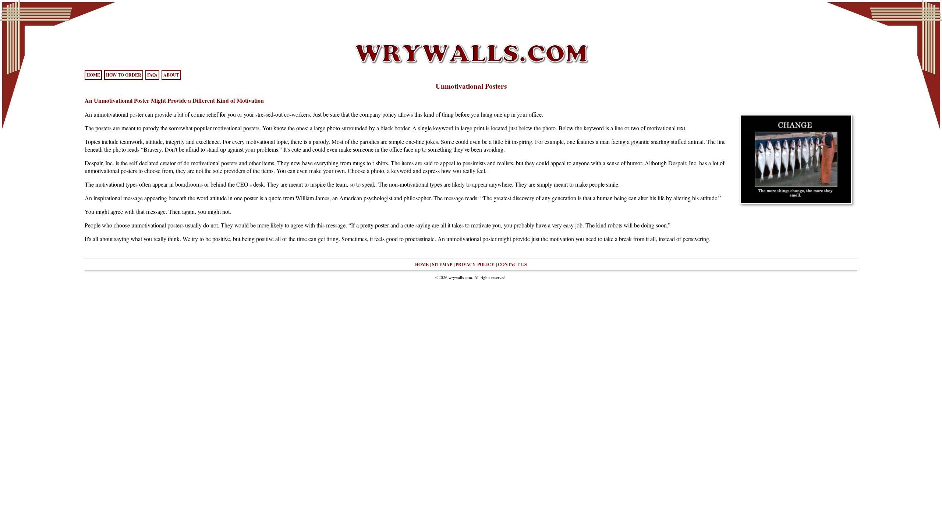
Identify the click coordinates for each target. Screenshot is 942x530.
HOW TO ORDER (123, 75)
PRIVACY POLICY (475, 264)
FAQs (152, 75)
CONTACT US (512, 264)
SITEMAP (442, 264)
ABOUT (171, 75)
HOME (93, 75)
